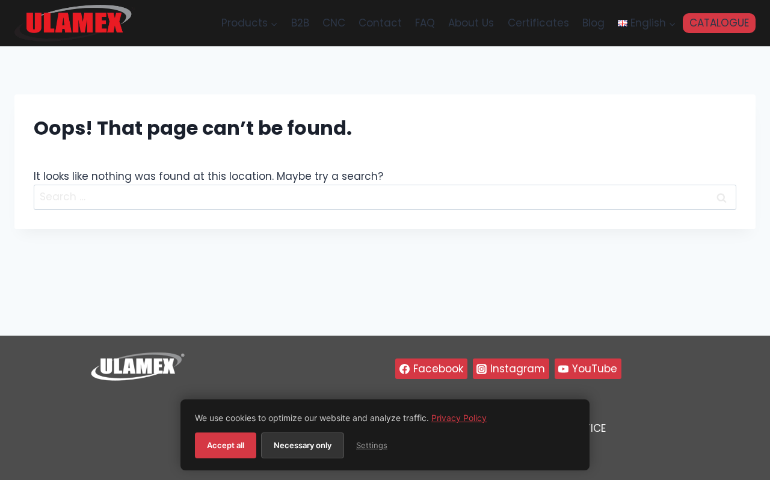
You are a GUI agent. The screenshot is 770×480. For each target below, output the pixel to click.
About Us (471, 23)
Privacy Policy (459, 418)
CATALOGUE (719, 23)
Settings (371, 445)
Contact (380, 23)
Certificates (538, 23)
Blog (593, 23)
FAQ (425, 23)
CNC (333, 23)
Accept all (225, 445)
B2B (300, 23)
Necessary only (302, 445)
